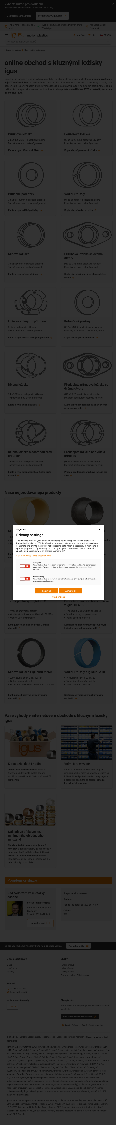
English (20, 529)
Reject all (46, 591)
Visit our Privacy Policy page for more (33, 556)
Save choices (58, 597)
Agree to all (70, 591)
